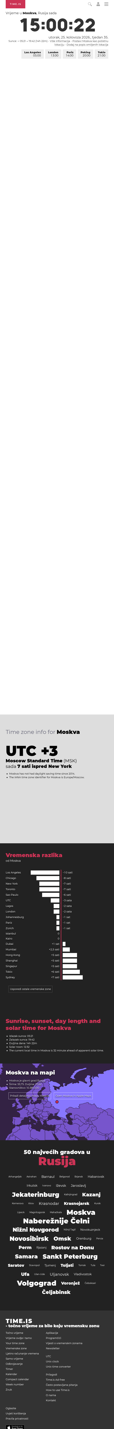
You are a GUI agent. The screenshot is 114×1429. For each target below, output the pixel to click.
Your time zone (15, 1343)
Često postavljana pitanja (62, 1384)
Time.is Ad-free (55, 1379)
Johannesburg (15, 917)
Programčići (53, 1338)
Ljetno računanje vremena (22, 1353)
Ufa (25, 1274)
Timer (9, 1369)
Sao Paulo (12, 894)
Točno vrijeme (14, 1332)
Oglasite (11, 1408)
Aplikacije (52, 1332)
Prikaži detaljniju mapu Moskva (29, 1095)
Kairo (9, 938)
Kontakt (51, 1400)
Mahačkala (56, 1212)
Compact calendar (17, 1379)
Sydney (10, 977)
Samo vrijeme (14, 1358)
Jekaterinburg (35, 1194)
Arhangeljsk (15, 1176)
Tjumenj (50, 1265)
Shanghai (12, 960)
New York (12, 883)
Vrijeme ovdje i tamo (19, 1338)
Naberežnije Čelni (56, 1221)
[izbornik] (106, 4)
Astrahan (32, 1176)
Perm (25, 1247)
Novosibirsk (29, 1238)
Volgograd (36, 1283)
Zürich (10, 928)
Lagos (9, 906)
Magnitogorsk (37, 1212)
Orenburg (83, 1238)
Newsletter (53, 1348)
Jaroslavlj (78, 1186)
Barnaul (47, 1177)
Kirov (31, 1203)
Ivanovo (46, 1185)
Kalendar (11, 1374)
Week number (15, 1384)
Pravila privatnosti (17, 1418)
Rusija (41, 1080)
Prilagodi (51, 1374)
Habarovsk (96, 1177)
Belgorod (64, 1176)
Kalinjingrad (70, 1194)
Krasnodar (49, 1203)
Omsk (62, 1238)
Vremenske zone (16, 1348)
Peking (85, 54)
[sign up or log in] (98, 5)
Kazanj (91, 1194)
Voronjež (70, 1283)
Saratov (16, 1265)
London (53, 54)
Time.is (15, 4)
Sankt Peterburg (70, 1256)
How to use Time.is (58, 1390)
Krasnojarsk (76, 1203)
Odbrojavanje (14, 1363)
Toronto (10, 889)
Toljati (67, 1265)
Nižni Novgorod (36, 1229)
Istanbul (11, 933)
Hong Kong (13, 955)
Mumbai (11, 949)
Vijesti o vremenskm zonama (64, 1343)
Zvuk (9, 1389)
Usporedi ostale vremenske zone (30, 989)
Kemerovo (17, 1203)
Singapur (11, 966)
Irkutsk (32, 1185)
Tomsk (82, 1265)
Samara (26, 1256)
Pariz (69, 54)
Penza (99, 1238)
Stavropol (34, 1265)
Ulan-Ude (39, 1274)
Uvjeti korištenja (16, 1413)
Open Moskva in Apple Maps (73, 1095)
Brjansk (79, 1176)
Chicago (11, 878)
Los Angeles (32, 54)
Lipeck (21, 1212)
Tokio (101, 54)
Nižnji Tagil (69, 1229)
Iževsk (61, 1186)
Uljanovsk (59, 1274)
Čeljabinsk (56, 1292)
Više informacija (60, 41)
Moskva (81, 1212)
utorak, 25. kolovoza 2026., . (78, 37)
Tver (102, 1265)
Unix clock (52, 1361)
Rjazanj (41, 1247)
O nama (51, 1395)
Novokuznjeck (90, 1229)
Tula (93, 1265)
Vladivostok (83, 1274)
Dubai (9, 943)
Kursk (97, 1203)
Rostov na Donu (72, 1247)
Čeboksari (90, 1283)
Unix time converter (58, 1366)
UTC (8, 900)
